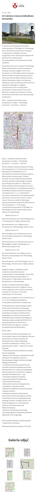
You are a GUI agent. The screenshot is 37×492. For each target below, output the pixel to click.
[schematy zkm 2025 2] (27, 475)
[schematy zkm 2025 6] (27, 452)
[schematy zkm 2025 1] (10, 487)
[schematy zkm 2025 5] (10, 464)
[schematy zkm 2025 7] (10, 452)
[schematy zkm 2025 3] (10, 475)
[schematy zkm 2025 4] (27, 464)
